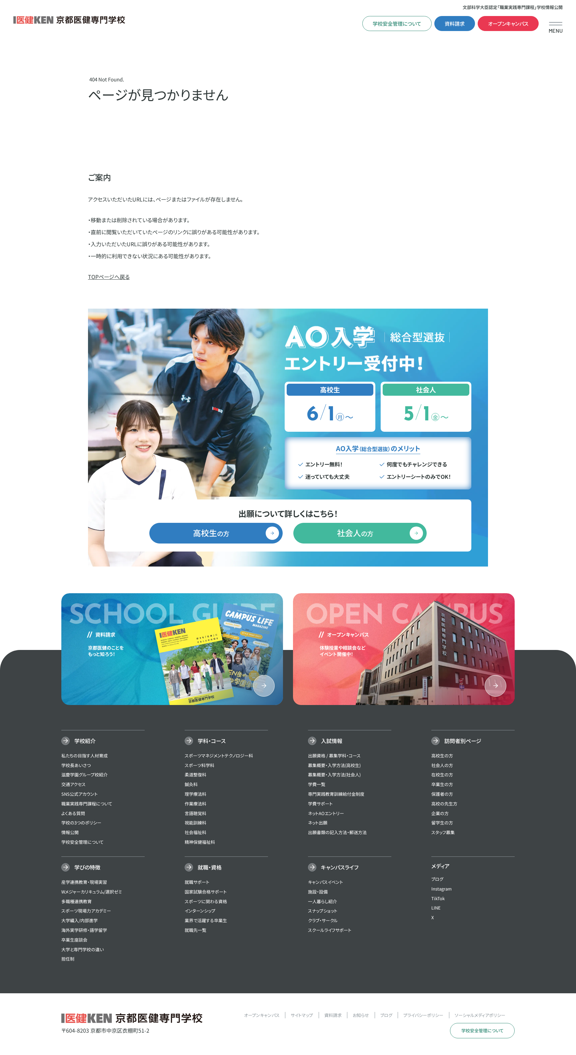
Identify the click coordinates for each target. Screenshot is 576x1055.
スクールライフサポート (329, 930)
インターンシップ (200, 911)
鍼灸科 (191, 784)
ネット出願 (317, 822)
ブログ (437, 879)
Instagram (441, 889)
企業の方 (440, 813)
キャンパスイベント (325, 882)
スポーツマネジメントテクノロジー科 (219, 755)
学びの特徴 (87, 867)
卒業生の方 (442, 784)
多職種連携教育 (76, 901)
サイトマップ (302, 1015)
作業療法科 (195, 803)
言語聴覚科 (195, 813)
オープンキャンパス (508, 23)
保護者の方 (442, 794)
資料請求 (455, 23)
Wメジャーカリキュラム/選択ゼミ (91, 892)
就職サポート (197, 882)
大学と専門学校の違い (82, 949)
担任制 (67, 959)
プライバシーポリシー (423, 1015)
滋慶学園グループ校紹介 (84, 774)
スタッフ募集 (443, 832)
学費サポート (320, 803)
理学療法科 (195, 794)
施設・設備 (318, 892)
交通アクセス (73, 784)
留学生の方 (442, 822)
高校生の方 (442, 755)
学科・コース (212, 741)
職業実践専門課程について (86, 803)
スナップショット (322, 911)
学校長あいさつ (76, 765)
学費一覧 (316, 784)
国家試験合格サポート (206, 892)
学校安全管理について (397, 23)
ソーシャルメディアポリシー (480, 1015)
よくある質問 (73, 813)
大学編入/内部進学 (79, 920)
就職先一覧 (195, 930)
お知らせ (361, 1015)
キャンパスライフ (339, 867)
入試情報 (331, 741)
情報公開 (70, 832)
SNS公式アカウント (79, 794)
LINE (436, 908)
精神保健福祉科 (200, 842)
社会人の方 (442, 765)
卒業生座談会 (74, 940)
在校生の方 (442, 774)
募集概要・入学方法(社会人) (334, 774)
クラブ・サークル (323, 920)
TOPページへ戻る (109, 277)
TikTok (438, 898)
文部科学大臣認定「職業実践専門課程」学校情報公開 (513, 7)
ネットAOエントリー (326, 813)
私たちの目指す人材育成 (84, 755)
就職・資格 (210, 867)
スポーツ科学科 (199, 765)
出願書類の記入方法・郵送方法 (337, 832)
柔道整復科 (195, 774)
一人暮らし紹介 (322, 901)
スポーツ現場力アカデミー (86, 911)
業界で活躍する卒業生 (206, 920)
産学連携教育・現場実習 (84, 882)
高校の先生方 (444, 803)
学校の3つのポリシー (81, 822)
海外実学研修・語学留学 (84, 930)
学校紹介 (85, 741)
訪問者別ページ (462, 741)
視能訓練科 (195, 822)
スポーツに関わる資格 (206, 901)
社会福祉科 (195, 832)
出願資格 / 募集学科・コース (334, 755)
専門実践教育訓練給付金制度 (336, 794)
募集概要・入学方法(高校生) (334, 765)
